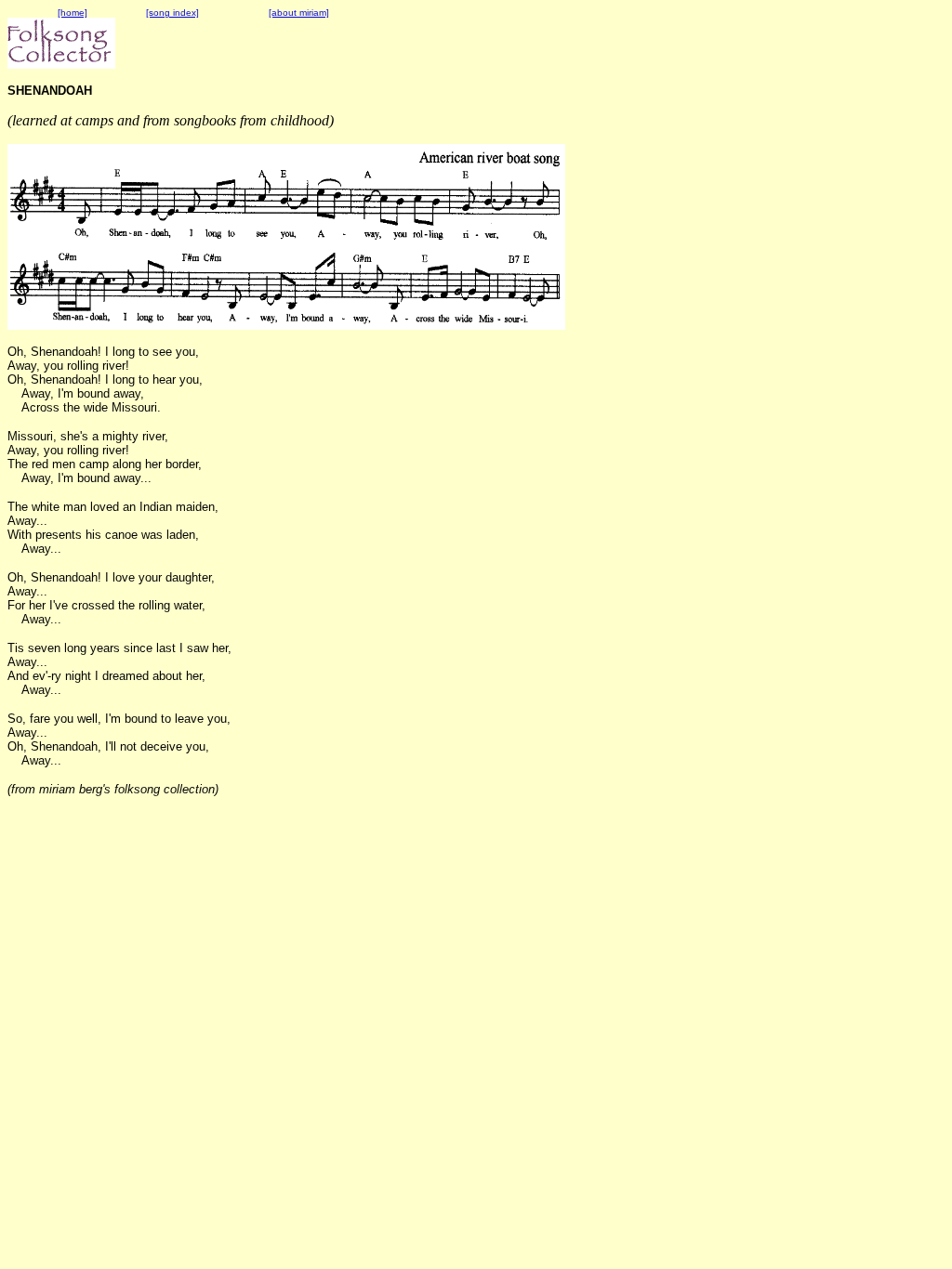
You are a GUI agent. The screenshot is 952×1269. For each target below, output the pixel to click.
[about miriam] (299, 12)
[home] (72, 12)
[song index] (172, 12)
